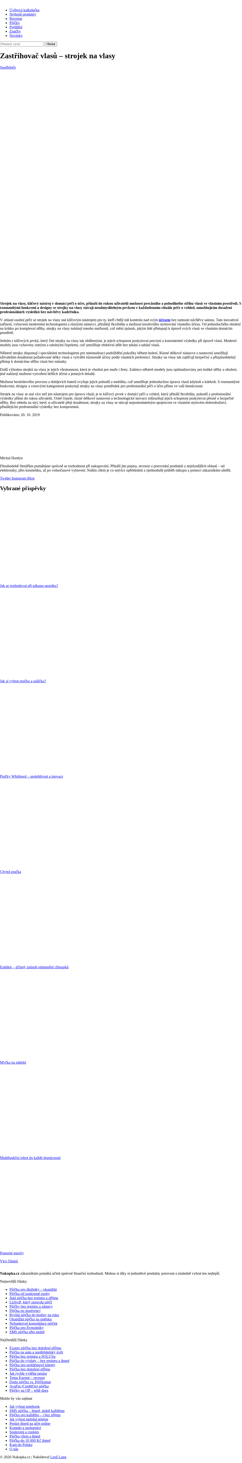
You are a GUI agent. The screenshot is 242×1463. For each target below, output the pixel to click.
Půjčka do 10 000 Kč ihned (29, 1440)
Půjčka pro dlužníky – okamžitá (33, 1289)
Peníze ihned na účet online (29, 1423)
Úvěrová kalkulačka (24, 10)
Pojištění (15, 27)
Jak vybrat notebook (24, 1406)
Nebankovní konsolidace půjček (33, 1323)
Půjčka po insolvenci (24, 1311)
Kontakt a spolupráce (25, 1428)
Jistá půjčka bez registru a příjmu (33, 1298)
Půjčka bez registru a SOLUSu (32, 1356)
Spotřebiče (8, 67)
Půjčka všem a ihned (24, 1436)
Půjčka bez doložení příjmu (29, 1369)
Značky (15, 31)
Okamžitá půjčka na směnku (30, 1319)
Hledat (51, 44)
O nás (13, 1449)
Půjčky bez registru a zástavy (31, 1306)
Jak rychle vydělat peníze (28, 1373)
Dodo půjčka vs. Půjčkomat (30, 1382)
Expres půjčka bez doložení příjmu (35, 1348)
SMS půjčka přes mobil (26, 1332)
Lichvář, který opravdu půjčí (30, 1302)
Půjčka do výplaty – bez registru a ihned (39, 1361)
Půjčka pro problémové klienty (32, 1365)
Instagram (18, 478)
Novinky (16, 36)
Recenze (15, 19)
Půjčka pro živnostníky (26, 1328)
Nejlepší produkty (22, 14)
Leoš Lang (58, 1457)
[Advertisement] (121, 105)
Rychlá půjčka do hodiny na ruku (34, 1315)
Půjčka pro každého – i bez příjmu (34, 1415)
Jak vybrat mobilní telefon (28, 1419)
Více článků (9, 1261)
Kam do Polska (20, 1445)
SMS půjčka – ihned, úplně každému (37, 1411)
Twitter (5, 478)
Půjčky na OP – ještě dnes (28, 1390)
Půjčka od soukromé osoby (29, 1294)
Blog (30, 478)
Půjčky (14, 23)
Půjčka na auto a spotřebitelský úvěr (36, 1352)
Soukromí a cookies (24, 1432)
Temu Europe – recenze (27, 1378)
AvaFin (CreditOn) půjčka (29, 1386)
